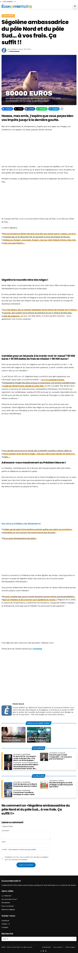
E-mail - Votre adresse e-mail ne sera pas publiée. (19, 849)
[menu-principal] (75, 6)
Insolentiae (37, 649)
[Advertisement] (39, 148)
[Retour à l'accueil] (35, 6)
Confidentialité (46, 947)
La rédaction (7, 896)
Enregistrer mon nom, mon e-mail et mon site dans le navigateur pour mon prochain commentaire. (27, 858)
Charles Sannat (18, 704)
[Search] (74, 939)
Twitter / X (6, 924)
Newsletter (6, 903)
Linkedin (5, 927)
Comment (5, 830)
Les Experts (8, 16)
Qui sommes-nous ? (9, 899)
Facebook (5, 921)
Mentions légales (8, 909)
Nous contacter (8, 906)
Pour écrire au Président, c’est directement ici (21, 523)
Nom (4, 842)
